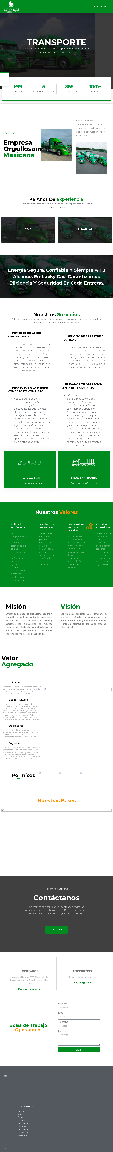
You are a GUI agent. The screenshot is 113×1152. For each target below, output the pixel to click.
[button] (81, 6)
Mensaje (62, 1031)
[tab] (29, 334)
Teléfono (63, 1022)
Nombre (62, 1004)
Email (61, 1013)
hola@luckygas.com (82, 982)
